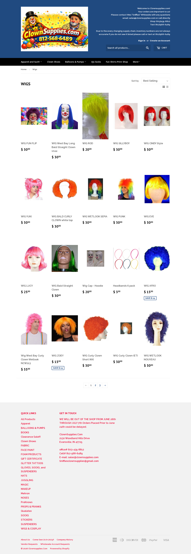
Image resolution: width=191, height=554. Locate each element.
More (135, 61)
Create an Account (160, 40)
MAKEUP (26, 489)
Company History (65, 540)
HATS (24, 475)
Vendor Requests (29, 544)
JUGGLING (27, 480)
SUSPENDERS (29, 524)
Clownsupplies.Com (37, 548)
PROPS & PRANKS (31, 506)
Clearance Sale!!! (31, 436)
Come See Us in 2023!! (43, 540)
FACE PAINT (27, 450)
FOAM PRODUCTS (31, 454)
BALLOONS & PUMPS (33, 428)
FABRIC (25, 445)
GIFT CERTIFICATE (31, 458)
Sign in (141, 40)
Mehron (25, 493)
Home (24, 69)
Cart (164, 47)
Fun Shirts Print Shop (117, 61)
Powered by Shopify (59, 548)
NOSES (25, 497)
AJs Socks (96, 61)
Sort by (135, 81)
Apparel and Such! (30, 61)
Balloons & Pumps (74, 61)
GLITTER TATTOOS (32, 463)
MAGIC (25, 484)
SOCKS (25, 515)
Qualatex (26, 511)
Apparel (25, 423)
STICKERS (26, 519)
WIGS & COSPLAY (31, 528)
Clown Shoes (53, 61)
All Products (28, 419)
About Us (25, 540)
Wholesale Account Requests (55, 544)
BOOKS (25, 432)
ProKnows (26, 502)
